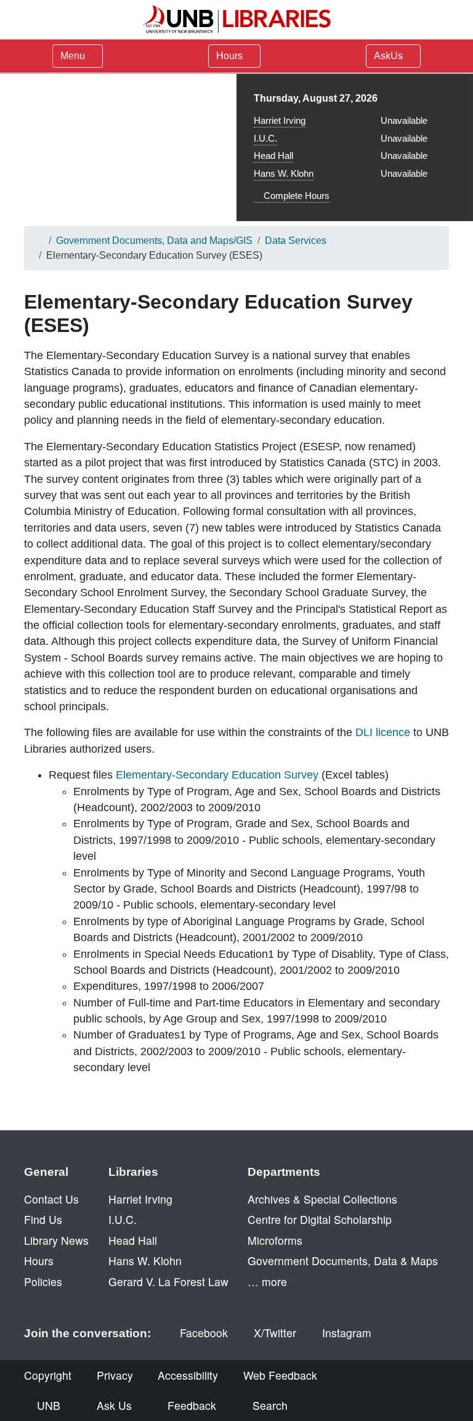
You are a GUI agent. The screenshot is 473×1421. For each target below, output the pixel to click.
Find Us (43, 1219)
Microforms (275, 1240)
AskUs (389, 56)
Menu (72, 56)
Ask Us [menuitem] (114, 1405)
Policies (43, 1281)
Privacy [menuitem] (115, 1375)
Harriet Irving (279, 120)
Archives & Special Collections (322, 1199)
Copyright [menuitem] (47, 1375)
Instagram (346, 1332)
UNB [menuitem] (48, 1405)
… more (267, 1281)
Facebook (204, 1332)
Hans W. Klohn (283, 173)
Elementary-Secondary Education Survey (217, 775)
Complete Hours (295, 195)
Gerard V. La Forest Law (168, 1281)
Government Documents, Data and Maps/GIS (154, 240)
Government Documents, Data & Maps (343, 1260)
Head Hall (273, 155)
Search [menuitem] (270, 1405)
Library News (56, 1240)
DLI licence (382, 732)
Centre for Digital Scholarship (320, 1219)
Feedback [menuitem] (192, 1405)
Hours (230, 56)
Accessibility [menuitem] (188, 1375)
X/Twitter (275, 1332)
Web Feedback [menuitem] (280, 1375)
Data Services (295, 240)
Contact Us (51, 1199)
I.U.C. (265, 138)
